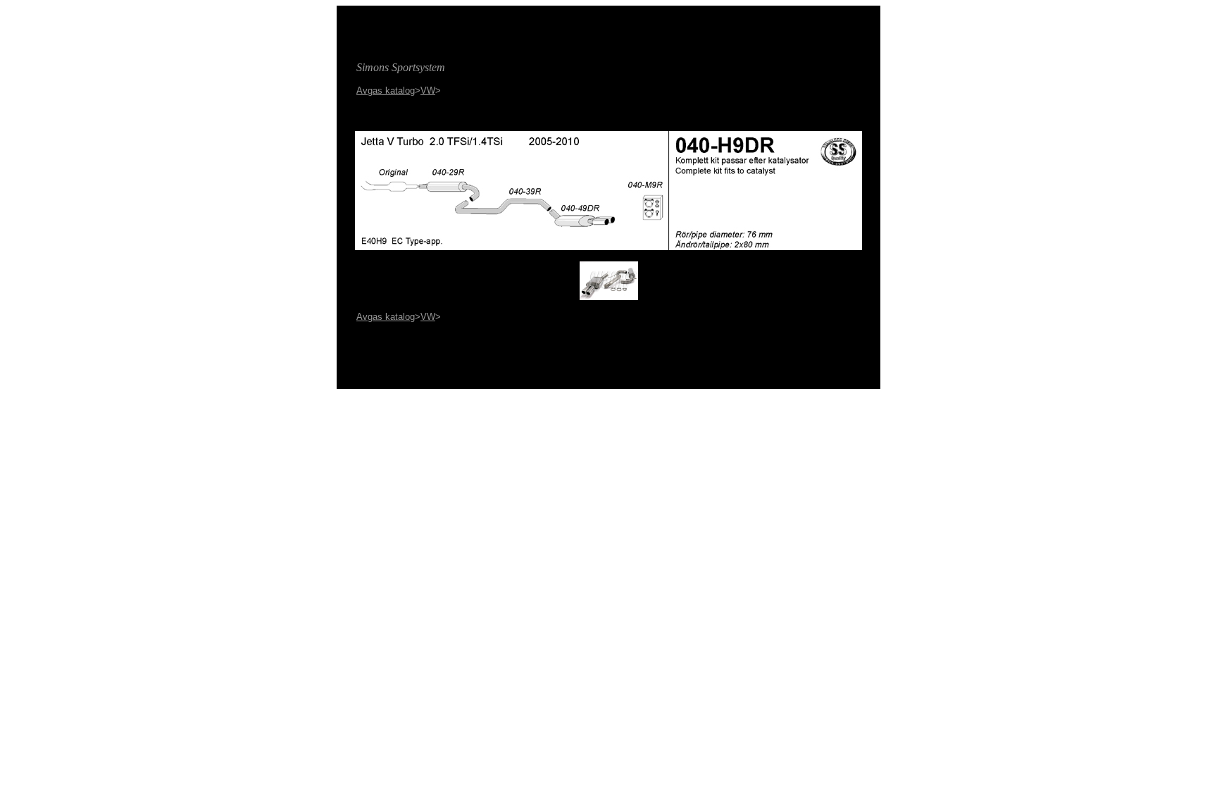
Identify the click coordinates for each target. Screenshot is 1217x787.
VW (427, 90)
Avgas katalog (385, 90)
